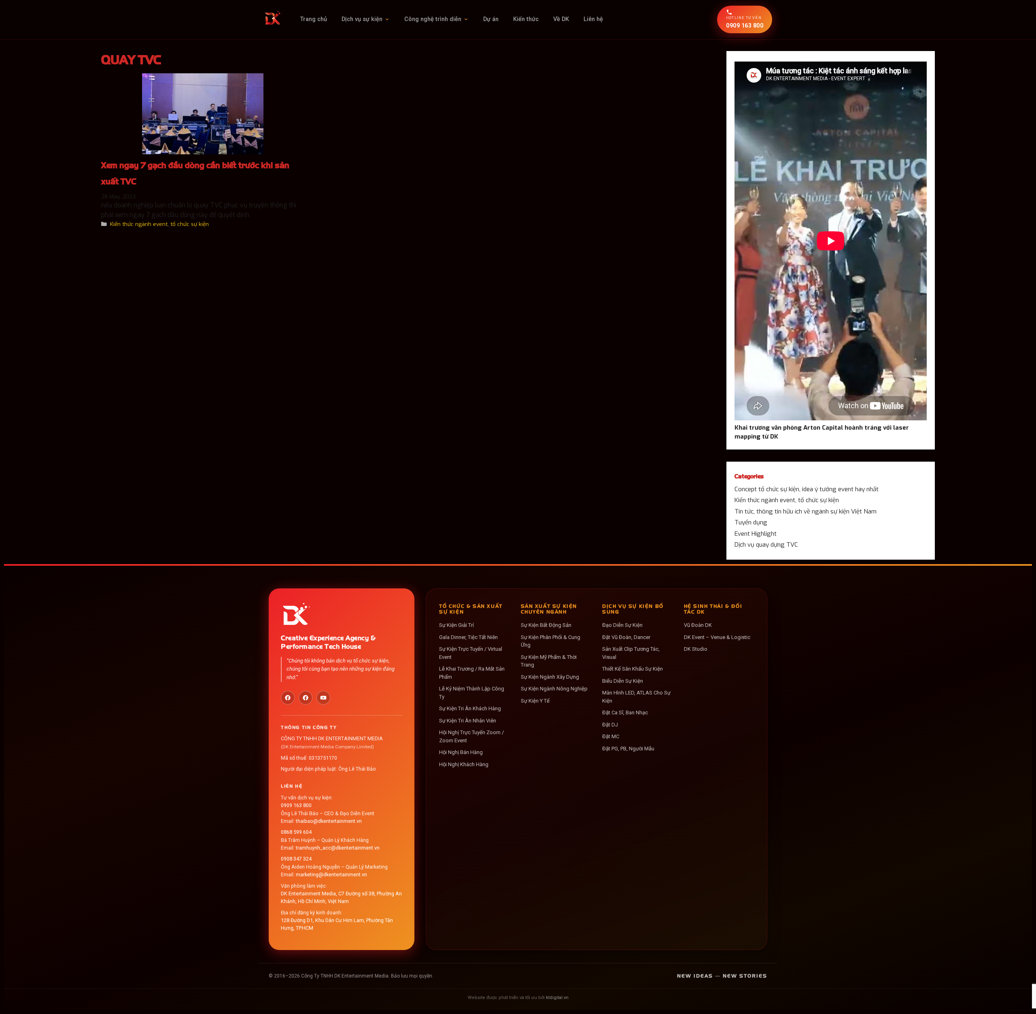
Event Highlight (756, 534)
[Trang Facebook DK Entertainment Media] (288, 698)
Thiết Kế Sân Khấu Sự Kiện (632, 669)
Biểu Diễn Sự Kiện (622, 681)
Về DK (561, 19)
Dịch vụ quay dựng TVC (766, 545)
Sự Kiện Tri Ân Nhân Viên (467, 721)
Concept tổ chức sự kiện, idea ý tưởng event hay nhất (807, 489)
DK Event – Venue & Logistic (717, 637)
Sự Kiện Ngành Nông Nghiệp (554, 689)
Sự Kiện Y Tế (535, 701)
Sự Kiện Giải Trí (456, 625)
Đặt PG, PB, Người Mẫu (628, 749)
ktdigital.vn (557, 997)
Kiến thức (526, 19)
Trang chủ (313, 19)
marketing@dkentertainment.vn (331, 874)
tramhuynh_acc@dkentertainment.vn (338, 848)
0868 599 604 (296, 832)
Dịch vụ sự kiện (362, 19)
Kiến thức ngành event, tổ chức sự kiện (159, 224)
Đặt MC (610, 736)
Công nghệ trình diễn (432, 19)
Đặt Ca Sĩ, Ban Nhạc (625, 712)
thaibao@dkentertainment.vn (329, 821)
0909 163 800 (296, 805)
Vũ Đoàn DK (698, 625)
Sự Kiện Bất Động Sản (546, 625)
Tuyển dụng (751, 522)
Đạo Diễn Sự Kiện (622, 625)
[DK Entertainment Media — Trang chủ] (273, 19)
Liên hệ (593, 19)
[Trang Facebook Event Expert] (305, 698)
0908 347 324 (296, 859)
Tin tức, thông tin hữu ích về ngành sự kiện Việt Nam (806, 511)
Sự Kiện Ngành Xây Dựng (550, 677)
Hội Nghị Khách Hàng (463, 764)
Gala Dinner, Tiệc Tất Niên (468, 637)
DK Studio (695, 649)
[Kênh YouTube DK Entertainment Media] (323, 698)
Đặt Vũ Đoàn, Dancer (626, 637)
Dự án (491, 19)
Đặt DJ (610, 725)
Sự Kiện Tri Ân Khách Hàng (470, 708)
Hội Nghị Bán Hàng (461, 752)
